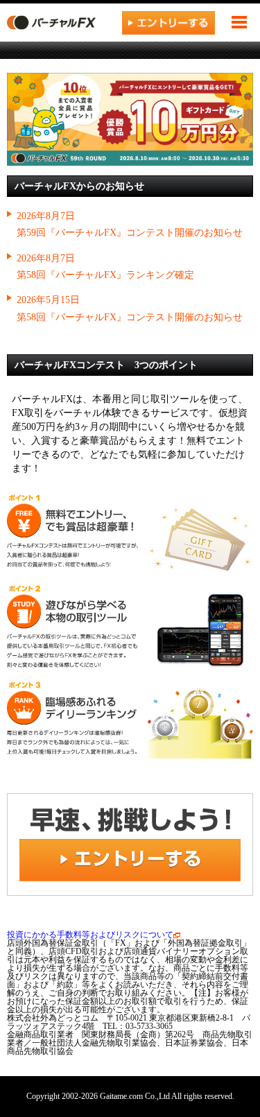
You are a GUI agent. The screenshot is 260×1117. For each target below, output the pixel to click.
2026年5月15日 (48, 299)
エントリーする (168, 22)
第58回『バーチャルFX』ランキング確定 (105, 274)
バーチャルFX (59, 22)
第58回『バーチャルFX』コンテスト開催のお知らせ (130, 316)
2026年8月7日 (46, 215)
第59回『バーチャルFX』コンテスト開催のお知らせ (130, 232)
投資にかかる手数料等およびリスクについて (90, 935)
